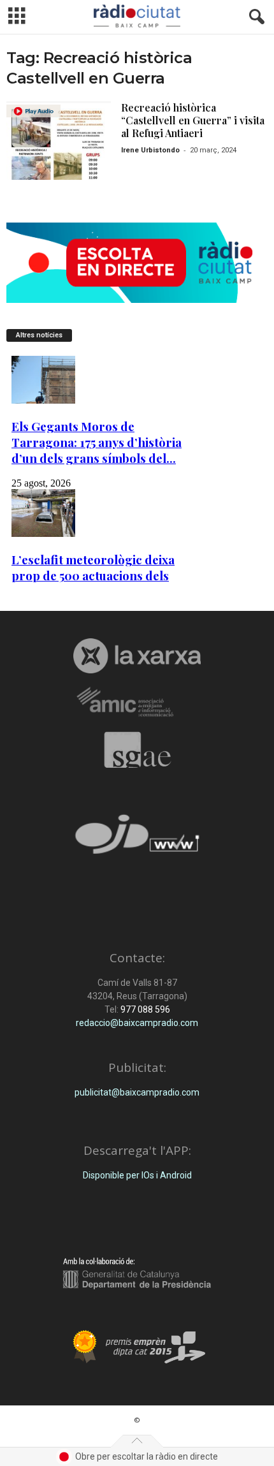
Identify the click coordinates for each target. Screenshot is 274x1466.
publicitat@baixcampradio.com (137, 1092)
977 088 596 (144, 1009)
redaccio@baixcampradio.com (137, 1023)
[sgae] (137, 749)
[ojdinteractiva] (137, 839)
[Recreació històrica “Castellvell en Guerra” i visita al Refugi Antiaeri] (58, 140)
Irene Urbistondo (150, 150)
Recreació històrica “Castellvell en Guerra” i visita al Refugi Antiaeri (192, 120)
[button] (254, 17)
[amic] (137, 702)
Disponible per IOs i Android (137, 1175)
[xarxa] (137, 655)
